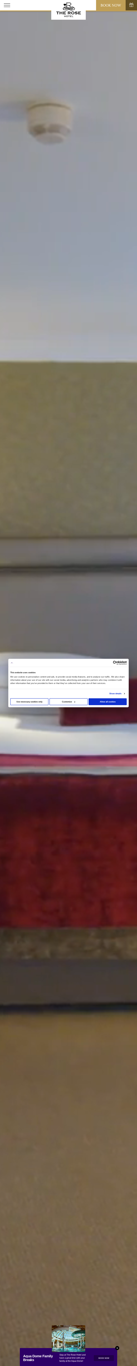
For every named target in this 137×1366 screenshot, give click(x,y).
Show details (115, 693)
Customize (67, 702)
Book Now (111, 5)
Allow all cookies (108, 702)
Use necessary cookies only (29, 702)
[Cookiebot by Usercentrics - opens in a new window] (115, 663)
